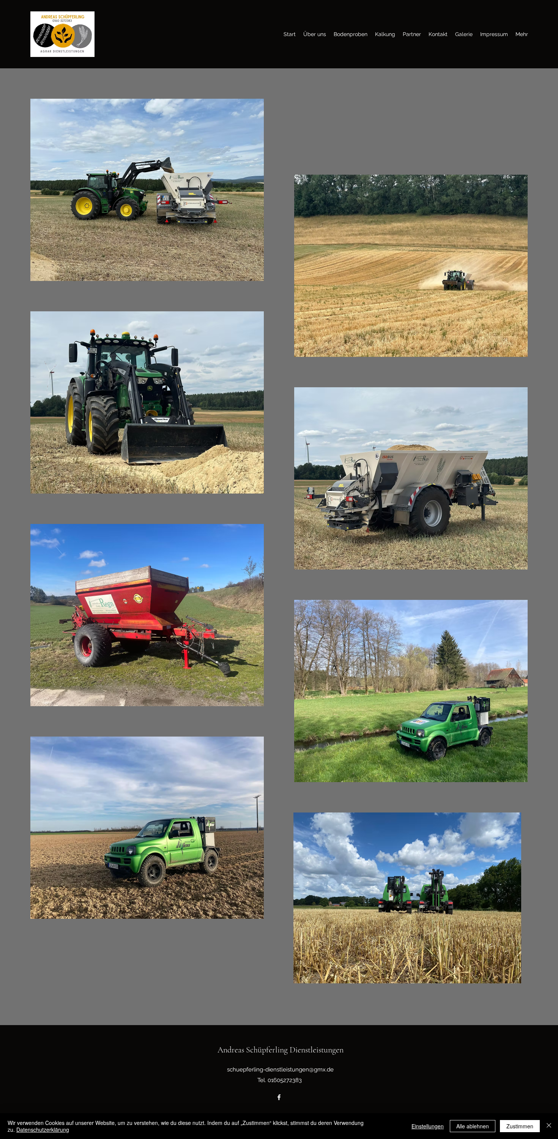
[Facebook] (279, 1097)
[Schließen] (548, 1126)
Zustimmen (519, 1126)
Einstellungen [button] (427, 1126)
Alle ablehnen (472, 1126)
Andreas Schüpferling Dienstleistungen (281, 1050)
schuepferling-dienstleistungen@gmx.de (280, 1069)
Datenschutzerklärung (42, 1129)
